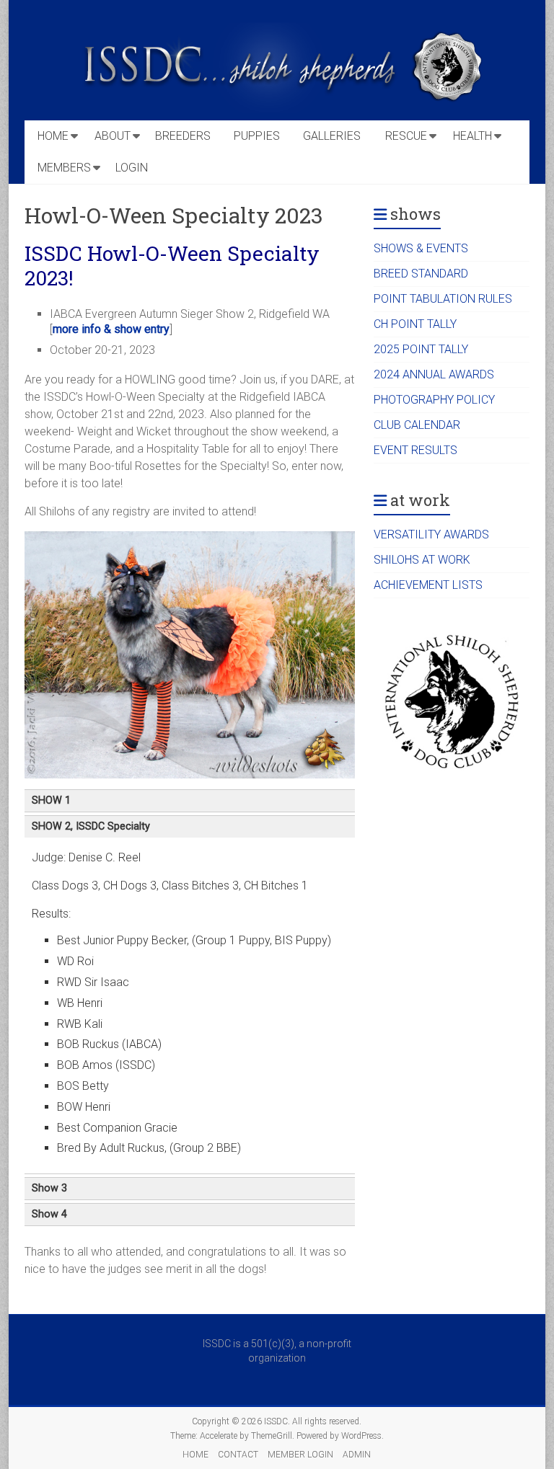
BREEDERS (183, 136)
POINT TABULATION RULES (443, 299)
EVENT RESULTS (415, 450)
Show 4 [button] (49, 1214)
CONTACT (238, 1455)
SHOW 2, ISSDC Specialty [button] (91, 826)
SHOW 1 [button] (51, 800)
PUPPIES (257, 136)
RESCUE (406, 136)
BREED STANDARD (421, 273)
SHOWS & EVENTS (421, 248)
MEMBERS (64, 167)
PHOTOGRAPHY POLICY (434, 400)
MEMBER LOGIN (300, 1455)
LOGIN (131, 167)
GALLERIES (332, 136)
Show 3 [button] (49, 1188)
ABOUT (112, 136)
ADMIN (357, 1455)
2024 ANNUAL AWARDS (434, 374)
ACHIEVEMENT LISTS (428, 585)
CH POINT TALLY (415, 324)
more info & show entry (111, 329)
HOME (53, 136)
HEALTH (472, 136)
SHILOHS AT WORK (422, 560)
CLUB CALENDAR (417, 425)
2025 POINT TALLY (421, 349)
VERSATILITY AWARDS (431, 534)
